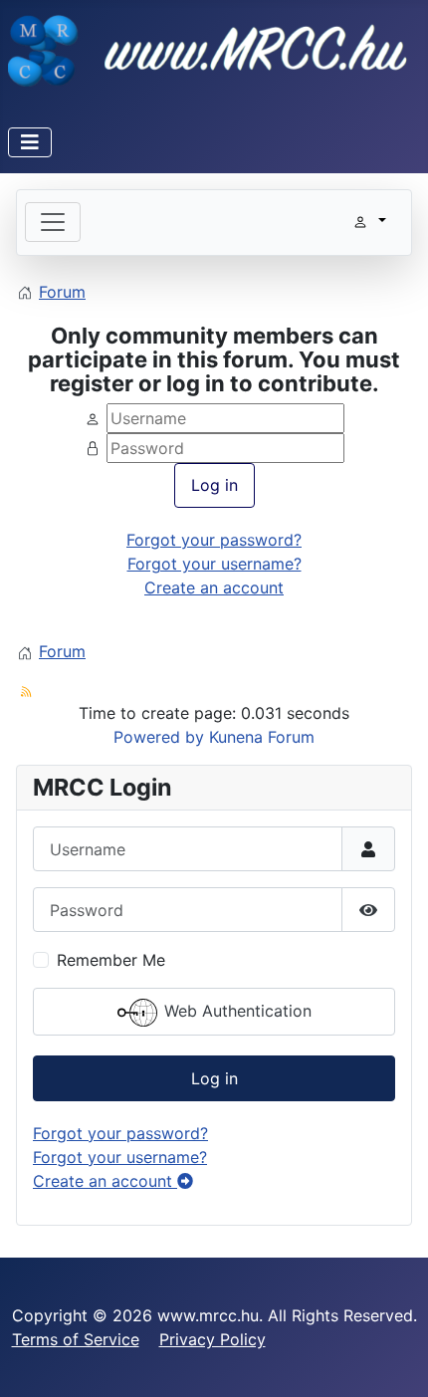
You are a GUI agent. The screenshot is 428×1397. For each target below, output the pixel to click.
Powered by (158, 737)
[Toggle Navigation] (30, 142)
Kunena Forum (262, 737)
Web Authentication (235, 1012)
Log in (214, 485)
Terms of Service (75, 1339)
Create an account (214, 587)
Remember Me (111, 960)
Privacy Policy (212, 1339)
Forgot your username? (214, 564)
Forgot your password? (214, 540)
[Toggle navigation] (53, 222)
